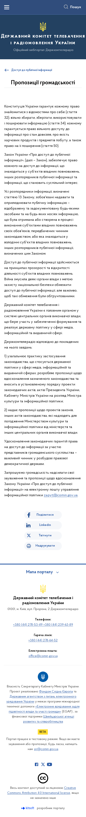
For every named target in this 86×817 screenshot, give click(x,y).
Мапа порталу (39, 572)
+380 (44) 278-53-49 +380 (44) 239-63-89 (43, 624)
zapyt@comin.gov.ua (61, 495)
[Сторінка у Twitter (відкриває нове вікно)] (43, 764)
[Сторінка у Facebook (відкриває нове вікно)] (36, 764)
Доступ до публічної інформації (31, 70)
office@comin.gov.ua (43, 656)
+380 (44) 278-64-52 (43, 640)
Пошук (75, 7)
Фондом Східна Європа (56, 691)
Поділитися (45, 514)
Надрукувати (45, 545)
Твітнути (45, 535)
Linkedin (45, 525)
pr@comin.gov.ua (46, 749)
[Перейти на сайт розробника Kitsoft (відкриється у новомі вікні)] (28, 808)
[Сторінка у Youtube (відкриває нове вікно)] (49, 764)
